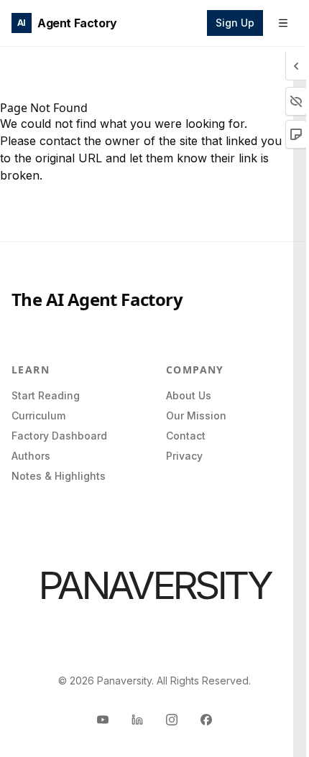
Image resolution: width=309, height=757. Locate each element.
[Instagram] (171, 719)
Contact (186, 435)
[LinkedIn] (137, 719)
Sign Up (235, 23)
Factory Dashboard (59, 435)
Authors (30, 456)
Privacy (184, 456)
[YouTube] (102, 719)
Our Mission (196, 415)
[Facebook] (206, 719)
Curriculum (38, 415)
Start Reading (45, 395)
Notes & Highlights (58, 476)
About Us (188, 395)
